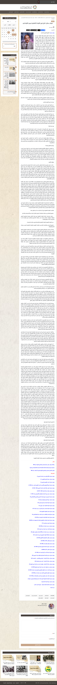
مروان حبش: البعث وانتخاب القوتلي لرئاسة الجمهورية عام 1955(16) (41, 520)
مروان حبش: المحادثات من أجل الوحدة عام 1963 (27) (44, 552)
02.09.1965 (52, 595)
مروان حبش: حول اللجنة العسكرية (47, 582)
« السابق (14, 25)
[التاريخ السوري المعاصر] (28, 7)
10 (8, 32)
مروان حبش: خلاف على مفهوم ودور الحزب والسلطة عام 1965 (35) (41, 576)
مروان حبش (50, 27)
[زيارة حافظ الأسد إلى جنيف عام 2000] (22, 658)
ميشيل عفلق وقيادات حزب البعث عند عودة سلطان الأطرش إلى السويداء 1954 (8, 674)
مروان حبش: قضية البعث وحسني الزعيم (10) (46, 503)
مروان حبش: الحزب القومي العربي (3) (47, 482)
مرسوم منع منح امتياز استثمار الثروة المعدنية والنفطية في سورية (42, 467)
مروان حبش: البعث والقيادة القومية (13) (47, 511)
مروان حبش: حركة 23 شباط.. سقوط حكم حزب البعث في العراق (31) (41, 564)
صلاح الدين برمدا (34, 595)
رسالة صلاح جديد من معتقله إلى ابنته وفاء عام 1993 (6, 75)
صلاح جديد (6, 67)
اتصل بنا (4, 683)
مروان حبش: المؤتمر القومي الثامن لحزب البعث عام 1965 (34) (43, 573)
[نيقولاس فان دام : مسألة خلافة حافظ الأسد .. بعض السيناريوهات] (35, 658)
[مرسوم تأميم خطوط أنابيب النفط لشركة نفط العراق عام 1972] (35, 669)
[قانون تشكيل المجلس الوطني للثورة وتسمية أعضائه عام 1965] (12, 60)
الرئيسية (52, 17)
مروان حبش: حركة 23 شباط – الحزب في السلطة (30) (44, 561)
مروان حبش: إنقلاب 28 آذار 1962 (48, 541)
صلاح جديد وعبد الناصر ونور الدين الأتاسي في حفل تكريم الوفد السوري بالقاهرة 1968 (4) (6, 85)
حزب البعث (52, 587)
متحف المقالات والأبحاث (41, 17)
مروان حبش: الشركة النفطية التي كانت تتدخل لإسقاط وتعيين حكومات (41, 579)
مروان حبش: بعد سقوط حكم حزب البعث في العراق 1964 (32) (42, 567)
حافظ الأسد (46, 595)
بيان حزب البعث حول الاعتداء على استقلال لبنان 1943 (48, 674)
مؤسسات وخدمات (28, 12)
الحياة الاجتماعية (40, 12)
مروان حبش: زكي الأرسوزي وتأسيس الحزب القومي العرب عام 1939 (42, 485)
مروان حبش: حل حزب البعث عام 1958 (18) (46, 526)
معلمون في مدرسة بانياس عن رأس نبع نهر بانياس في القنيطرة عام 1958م (22, 674)
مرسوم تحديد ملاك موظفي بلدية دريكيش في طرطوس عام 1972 (8, 663)
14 (15, 34)
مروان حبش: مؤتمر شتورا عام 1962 (48, 544)
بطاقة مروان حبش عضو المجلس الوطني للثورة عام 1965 (43, 464)
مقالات (36, 17)
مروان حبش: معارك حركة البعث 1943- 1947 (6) (45, 491)
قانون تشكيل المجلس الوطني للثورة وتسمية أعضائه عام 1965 (42, 470)
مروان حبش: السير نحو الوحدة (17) (48, 523)
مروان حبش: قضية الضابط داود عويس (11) (46, 505)
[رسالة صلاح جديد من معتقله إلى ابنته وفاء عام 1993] (12, 75)
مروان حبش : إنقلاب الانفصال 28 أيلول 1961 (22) (45, 538)
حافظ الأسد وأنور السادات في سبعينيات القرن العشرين (49, 663)
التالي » (5, 25)
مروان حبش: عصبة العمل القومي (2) (47, 479)
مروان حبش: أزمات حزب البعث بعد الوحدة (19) (45, 529)
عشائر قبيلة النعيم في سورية (11, 92)
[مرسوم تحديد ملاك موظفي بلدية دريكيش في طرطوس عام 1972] (8, 658)
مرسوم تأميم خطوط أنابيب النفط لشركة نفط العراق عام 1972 (35, 674)
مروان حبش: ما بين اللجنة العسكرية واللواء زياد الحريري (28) (43, 555)
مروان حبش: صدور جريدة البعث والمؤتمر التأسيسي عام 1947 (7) (42, 494)
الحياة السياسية (46, 12)
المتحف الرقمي (16, 12)
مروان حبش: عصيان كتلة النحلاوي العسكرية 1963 (45, 546)
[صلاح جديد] (12, 69)
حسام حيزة (40, 595)
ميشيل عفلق (40, 598)
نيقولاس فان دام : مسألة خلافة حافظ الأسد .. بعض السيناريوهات (35, 663)
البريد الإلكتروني (51, 638)
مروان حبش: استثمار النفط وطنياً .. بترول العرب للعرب (44, 584)
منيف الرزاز (46, 598)
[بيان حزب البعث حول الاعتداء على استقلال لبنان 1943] (48, 669)
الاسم (53, 633)
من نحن (14, 683)
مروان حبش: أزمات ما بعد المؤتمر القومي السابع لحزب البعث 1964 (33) (41, 570)
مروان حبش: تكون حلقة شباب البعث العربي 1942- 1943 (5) (43, 488)
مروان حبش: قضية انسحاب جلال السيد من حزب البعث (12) (43, 508)
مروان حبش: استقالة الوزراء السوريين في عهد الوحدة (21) (43, 535)
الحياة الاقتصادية (34, 12)
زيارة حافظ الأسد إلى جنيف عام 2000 (22, 663)
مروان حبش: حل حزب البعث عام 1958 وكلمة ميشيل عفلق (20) (42, 532)
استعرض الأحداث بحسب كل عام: (9, 44)
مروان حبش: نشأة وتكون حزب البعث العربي (46, 476)
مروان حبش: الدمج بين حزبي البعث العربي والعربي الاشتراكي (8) (42, 497)
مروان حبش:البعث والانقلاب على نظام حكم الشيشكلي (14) (43, 514)
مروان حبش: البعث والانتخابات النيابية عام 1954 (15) (44, 517)
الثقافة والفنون (22, 12)
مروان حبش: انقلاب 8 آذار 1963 (48, 549)
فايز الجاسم (27, 595)
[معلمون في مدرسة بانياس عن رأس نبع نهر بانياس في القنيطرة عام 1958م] (22, 669)
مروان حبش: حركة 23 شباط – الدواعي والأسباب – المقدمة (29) (42, 558)
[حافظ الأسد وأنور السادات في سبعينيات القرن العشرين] (48, 658)
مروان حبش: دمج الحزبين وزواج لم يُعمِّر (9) (46, 500)
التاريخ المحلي (11, 12)
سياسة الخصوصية (9, 683)
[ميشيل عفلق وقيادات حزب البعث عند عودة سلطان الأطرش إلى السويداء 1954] (8, 669)
